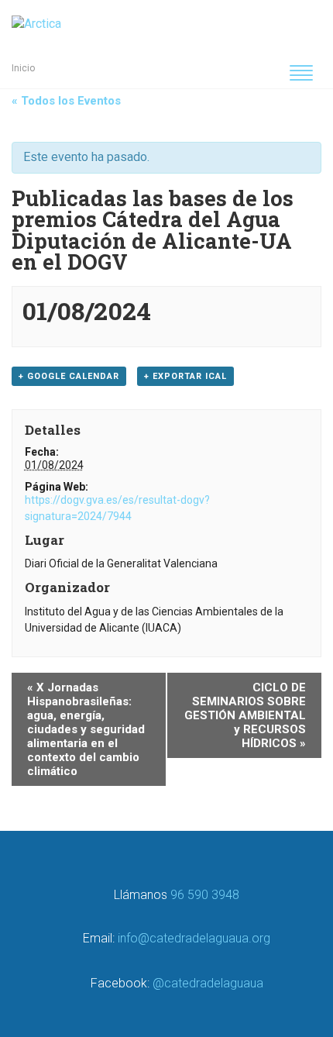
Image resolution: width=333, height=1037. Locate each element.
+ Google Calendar (69, 376)
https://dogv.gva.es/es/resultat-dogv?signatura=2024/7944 (117, 508)
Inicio (23, 68)
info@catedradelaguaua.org (194, 938)
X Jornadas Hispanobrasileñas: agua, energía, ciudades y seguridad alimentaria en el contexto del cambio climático (86, 729)
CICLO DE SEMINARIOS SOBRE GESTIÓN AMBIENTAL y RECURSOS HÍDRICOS (245, 715)
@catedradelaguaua (208, 983)
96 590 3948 (204, 894)
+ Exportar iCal (185, 376)
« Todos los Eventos (66, 101)
